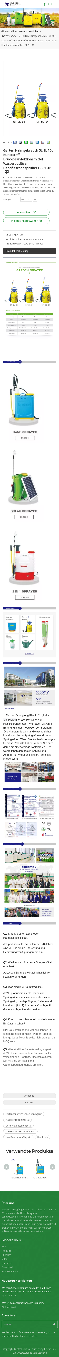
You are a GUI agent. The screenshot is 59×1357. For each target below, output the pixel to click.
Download (7, 1267)
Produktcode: (13, 243)
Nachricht (7, 1263)
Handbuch (42, 1137)
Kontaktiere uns (10, 1271)
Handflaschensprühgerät (18, 1137)
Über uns (6, 1254)
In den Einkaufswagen (24, 221)
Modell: (9, 235)
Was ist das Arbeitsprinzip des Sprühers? (23, 1302)
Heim (4, 1246)
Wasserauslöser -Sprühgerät (20, 1131)
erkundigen (24, 212)
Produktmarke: (13, 239)
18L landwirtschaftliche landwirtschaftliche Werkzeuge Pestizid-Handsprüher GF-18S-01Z (39, 1177)
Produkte (6, 1250)
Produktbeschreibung (17, 250)
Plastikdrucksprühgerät (17, 1119)
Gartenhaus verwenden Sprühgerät (23, 1113)
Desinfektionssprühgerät (18, 1125)
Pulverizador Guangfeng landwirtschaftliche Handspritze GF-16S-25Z (19, 1177)
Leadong (42, 1352)
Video (5, 1258)
